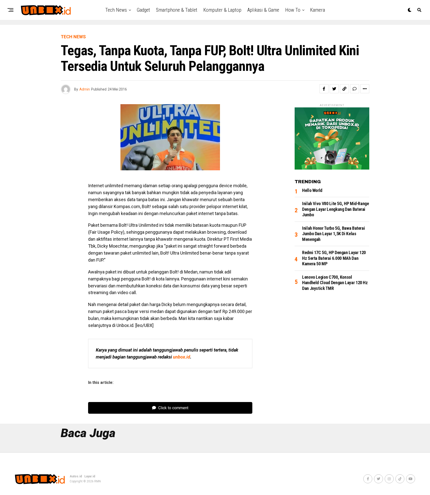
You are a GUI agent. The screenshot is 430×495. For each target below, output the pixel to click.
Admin (84, 89)
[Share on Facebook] (324, 88)
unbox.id (181, 357)
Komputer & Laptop (222, 10)
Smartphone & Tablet (176, 10)
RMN (97, 481)
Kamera (317, 10)
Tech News (116, 10)
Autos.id (76, 476)
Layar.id (89, 476)
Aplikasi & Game (263, 10)
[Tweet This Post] (334, 88)
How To (292, 10)
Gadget (143, 10)
